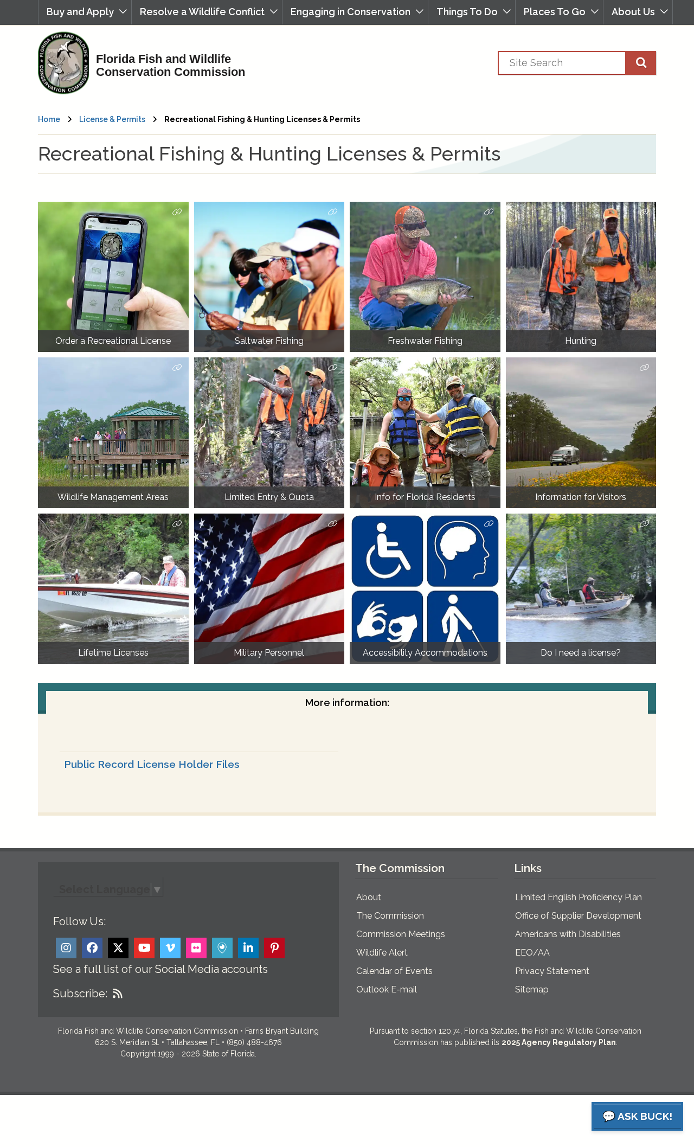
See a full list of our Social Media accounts (160, 969)
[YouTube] (144, 948)
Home (49, 119)
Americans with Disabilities (568, 934)
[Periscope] (222, 948)
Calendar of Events (394, 971)
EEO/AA (532, 952)
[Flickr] (196, 948)
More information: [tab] (347, 702)
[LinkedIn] (248, 948)
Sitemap (532, 989)
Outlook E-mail (386, 989)
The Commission (390, 916)
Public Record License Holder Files (152, 764)
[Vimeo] (170, 948)
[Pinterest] (274, 948)
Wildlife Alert (382, 952)
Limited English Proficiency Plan (578, 897)
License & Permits (112, 119)
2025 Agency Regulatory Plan (559, 1042)
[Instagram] (66, 948)
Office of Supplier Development (578, 916)
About (368, 897)
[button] (84, 12)
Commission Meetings (400, 934)
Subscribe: (80, 993)
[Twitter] (118, 948)
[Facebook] (92, 948)
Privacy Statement (552, 971)
